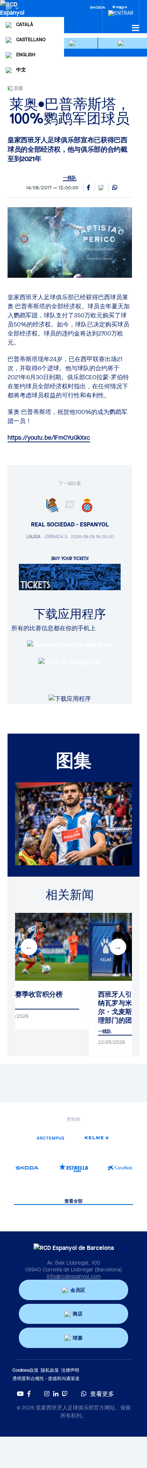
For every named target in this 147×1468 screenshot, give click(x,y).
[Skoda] (98, 6)
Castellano (31, 39)
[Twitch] (64, 1394)
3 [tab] (56, 871)
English (25, 54)
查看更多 (102, 1394)
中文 (21, 69)
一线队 (70, 177)
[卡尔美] (96, 1137)
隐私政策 (50, 1370)
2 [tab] (45, 871)
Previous (29, 947)
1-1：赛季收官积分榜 (32, 994)
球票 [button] (78, 1338)
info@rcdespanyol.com (74, 1276)
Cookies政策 (25, 1370)
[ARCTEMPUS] (50, 1137)
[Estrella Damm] (73, 1168)
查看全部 (73, 1201)
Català (24, 24)
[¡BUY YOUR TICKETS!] (70, 576)
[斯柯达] (26, 1168)
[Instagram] (46, 1394)
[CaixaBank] (120, 1168)
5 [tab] (79, 871)
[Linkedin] (55, 1394)
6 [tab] (90, 871)
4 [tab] (68, 871)
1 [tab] (34, 871)
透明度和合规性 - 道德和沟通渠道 (46, 1378)
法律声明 (70, 1370)
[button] (73, 43)
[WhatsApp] (114, 188)
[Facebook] (29, 1394)
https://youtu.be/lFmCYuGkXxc (49, 438)
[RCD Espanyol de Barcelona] (13, 16)
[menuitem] (120, 11)
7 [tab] (102, 871)
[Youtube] (20, 1394)
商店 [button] (78, 1314)
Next (118, 947)
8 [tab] (113, 871)
